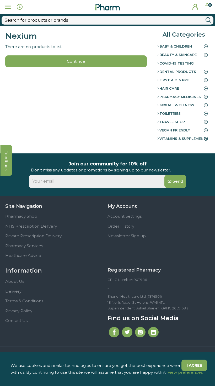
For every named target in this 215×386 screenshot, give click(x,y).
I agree (194, 365)
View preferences (185, 372)
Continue (76, 61)
